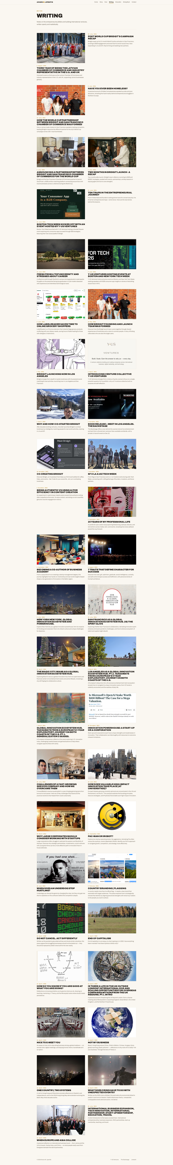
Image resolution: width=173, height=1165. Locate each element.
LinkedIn (133, 1159)
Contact (134, 2)
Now (106, 2)
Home (96, 2)
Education (118, 2)
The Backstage (125, 1159)
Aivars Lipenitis (45, 2)
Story (101, 2)
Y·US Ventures (114, 1159)
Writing (111, 2)
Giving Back (126, 2)
